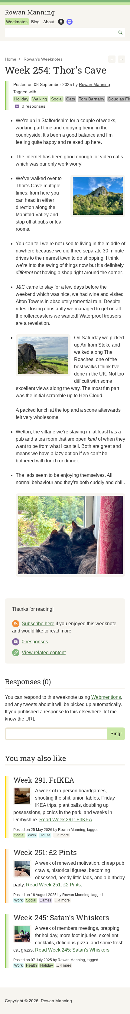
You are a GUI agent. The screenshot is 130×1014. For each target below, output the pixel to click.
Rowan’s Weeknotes (43, 59)
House (45, 835)
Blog (35, 21)
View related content (44, 652)
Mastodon (69, 21)
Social (57, 99)
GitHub (60, 21)
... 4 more (62, 900)
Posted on (32, 830)
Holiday (21, 99)
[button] (111, 59)
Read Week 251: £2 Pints (53, 884)
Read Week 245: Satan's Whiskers (72, 949)
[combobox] (65, 32)
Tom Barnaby (91, 99)
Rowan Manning (30, 12)
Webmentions (106, 697)
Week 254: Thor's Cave (55, 69)
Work (32, 835)
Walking (39, 99)
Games (45, 900)
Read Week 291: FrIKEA (65, 819)
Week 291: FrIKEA (43, 780)
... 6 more (61, 835)
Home (10, 59)
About (48, 21)
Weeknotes (17, 21)
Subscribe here (38, 623)
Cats (70, 99)
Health (31, 965)
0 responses (35, 641)
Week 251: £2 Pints (45, 852)
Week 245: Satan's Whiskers (61, 917)
